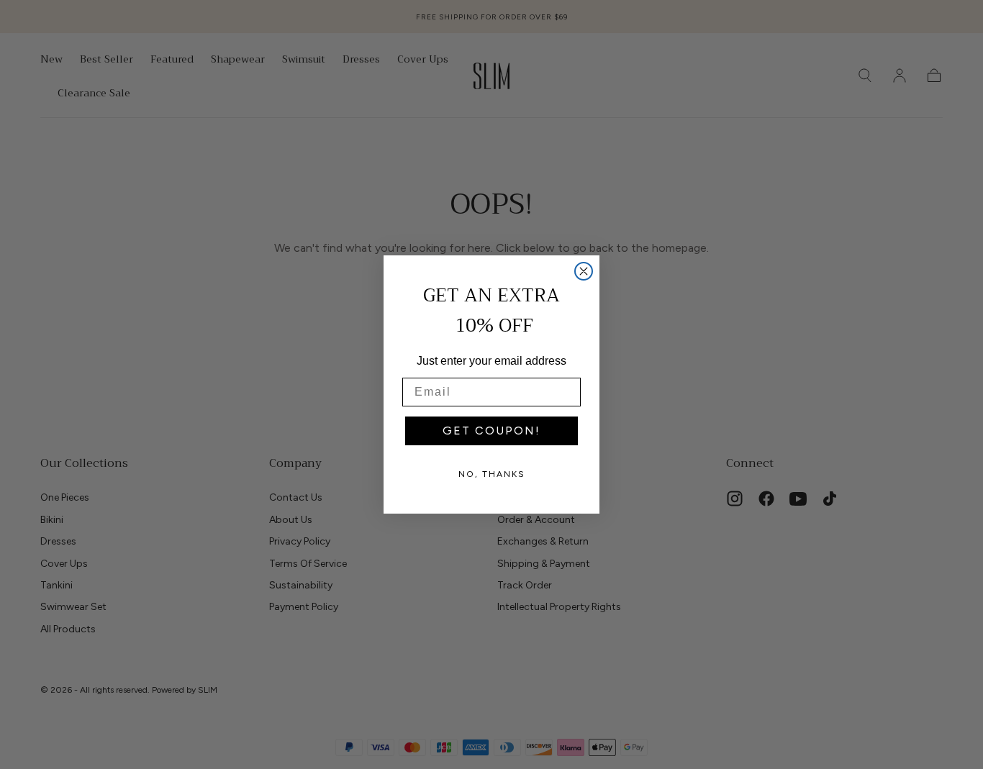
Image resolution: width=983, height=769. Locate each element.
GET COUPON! (491, 430)
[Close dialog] (583, 271)
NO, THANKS (491, 474)
